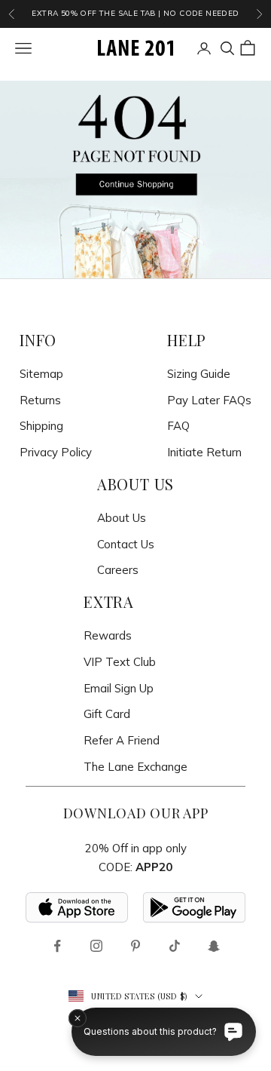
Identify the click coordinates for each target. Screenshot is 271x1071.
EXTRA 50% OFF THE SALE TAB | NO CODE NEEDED (135, 13)
